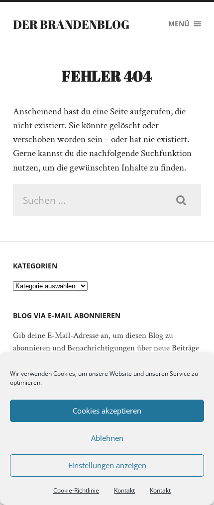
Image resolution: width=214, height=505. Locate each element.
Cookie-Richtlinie (76, 490)
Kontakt (124, 490)
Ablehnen (107, 438)
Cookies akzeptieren (107, 411)
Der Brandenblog (71, 24)
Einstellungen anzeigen (107, 465)
